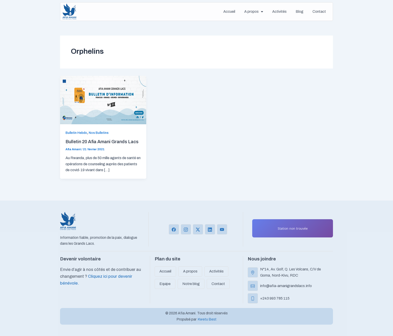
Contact (319, 11)
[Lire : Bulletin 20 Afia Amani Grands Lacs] (103, 100)
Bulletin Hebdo (76, 133)
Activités (279, 11)
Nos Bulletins (98, 133)
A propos (251, 11)
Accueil (229, 11)
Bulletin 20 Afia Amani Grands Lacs (102, 141)
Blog (299, 11)
